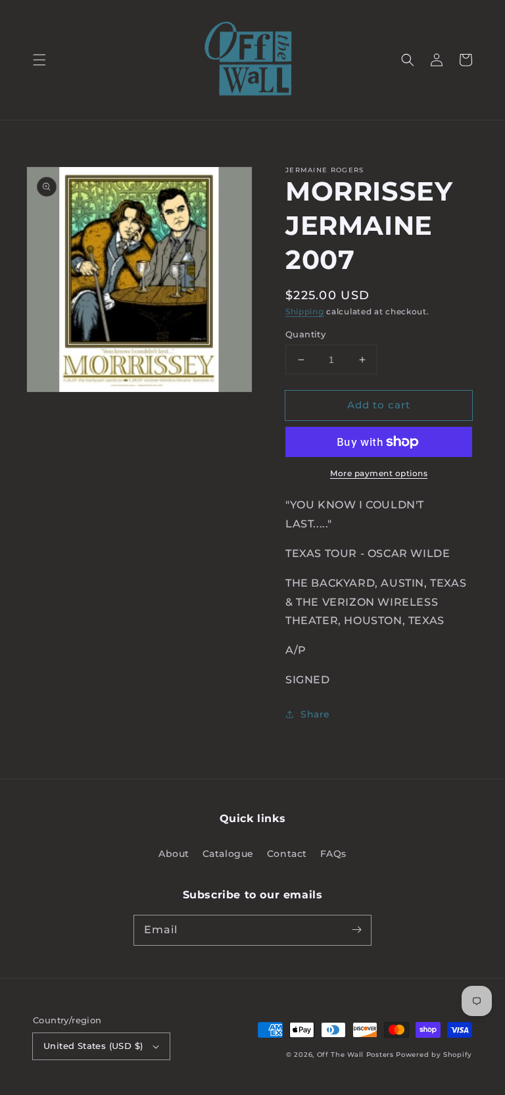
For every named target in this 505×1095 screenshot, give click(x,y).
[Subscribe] (356, 929)
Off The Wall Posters (357, 1054)
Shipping (304, 311)
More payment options (378, 473)
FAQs (333, 854)
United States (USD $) (93, 1045)
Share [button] (315, 714)
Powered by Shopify (434, 1054)
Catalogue (228, 854)
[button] (39, 59)
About (173, 854)
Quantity (305, 334)
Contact (287, 854)
